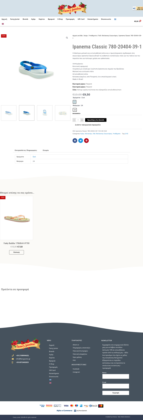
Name (104, 373)
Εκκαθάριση (76, 113)
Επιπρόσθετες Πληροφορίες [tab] (26, 150)
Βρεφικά (51, 19)
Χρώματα (76, 98)
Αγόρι (33, 19)
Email (104, 382)
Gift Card (81, 19)
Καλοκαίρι (88, 133)
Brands (25, 19)
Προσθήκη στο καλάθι (95, 120)
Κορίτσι (42, 19)
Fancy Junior (15, 19)
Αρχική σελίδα (77, 35)
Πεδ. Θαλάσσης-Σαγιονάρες (108, 35)
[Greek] (115, 19)
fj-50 (126, 133)
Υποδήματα (93, 35)
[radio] (74, 101)
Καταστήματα (93, 19)
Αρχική (4, 19)
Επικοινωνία (106, 19)
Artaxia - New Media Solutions (121, 417)
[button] (67, 38)
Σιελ (34, 157)
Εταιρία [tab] (46, 150)
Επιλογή (17, 252)
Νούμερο (76, 105)
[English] (3, 23)
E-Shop (60, 19)
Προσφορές (70, 19)
